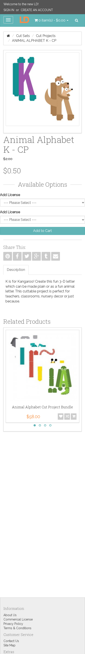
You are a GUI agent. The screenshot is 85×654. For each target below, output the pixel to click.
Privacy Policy (13, 623)
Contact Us (11, 641)
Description (16, 270)
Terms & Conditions (17, 628)
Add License (10, 195)
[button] (51, 20)
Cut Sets (23, 36)
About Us (10, 615)
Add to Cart (42, 231)
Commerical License (18, 619)
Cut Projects (46, 36)
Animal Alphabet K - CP (34, 41)
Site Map (9, 645)
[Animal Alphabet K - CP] (42, 91)
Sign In (8, 10)
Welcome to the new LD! (21, 4)
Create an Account (37, 10)
